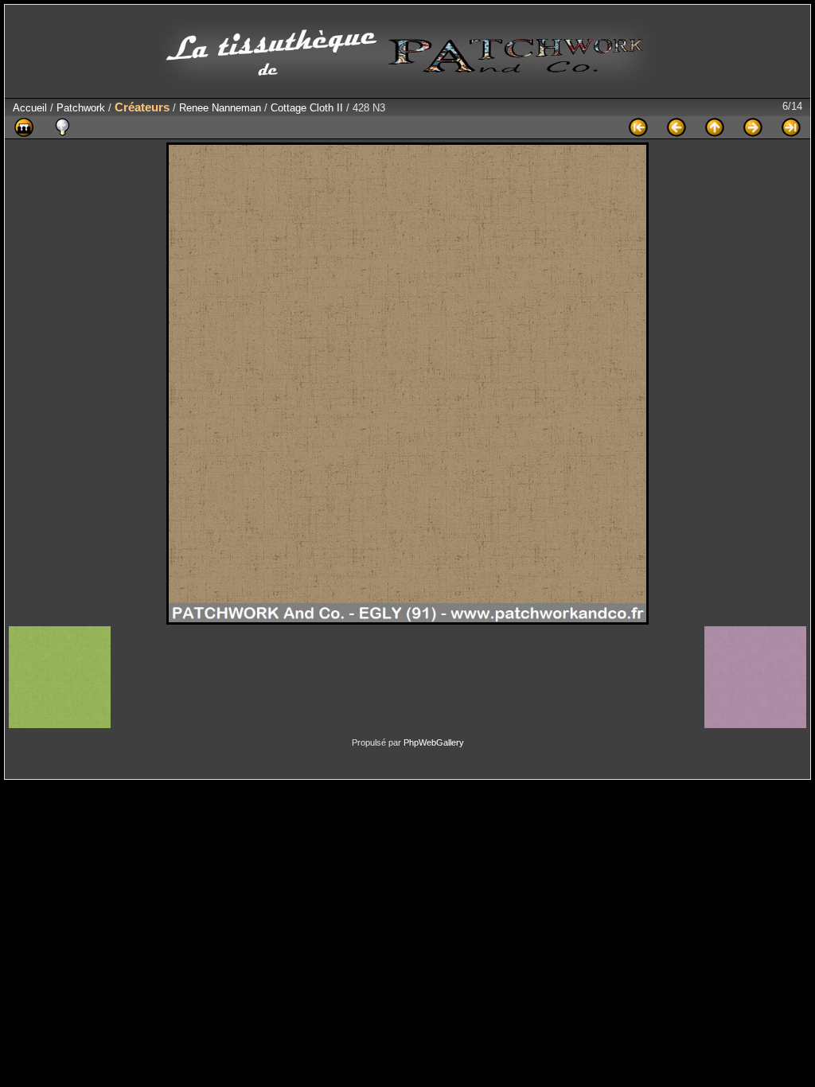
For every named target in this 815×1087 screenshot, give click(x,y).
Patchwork (81, 108)
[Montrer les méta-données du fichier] (62, 127)
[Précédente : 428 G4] (676, 127)
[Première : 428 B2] (638, 127)
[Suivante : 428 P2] (753, 127)
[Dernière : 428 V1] (791, 127)
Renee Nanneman (220, 108)
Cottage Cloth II (307, 108)
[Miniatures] (715, 127)
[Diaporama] (24, 127)
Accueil (30, 108)
